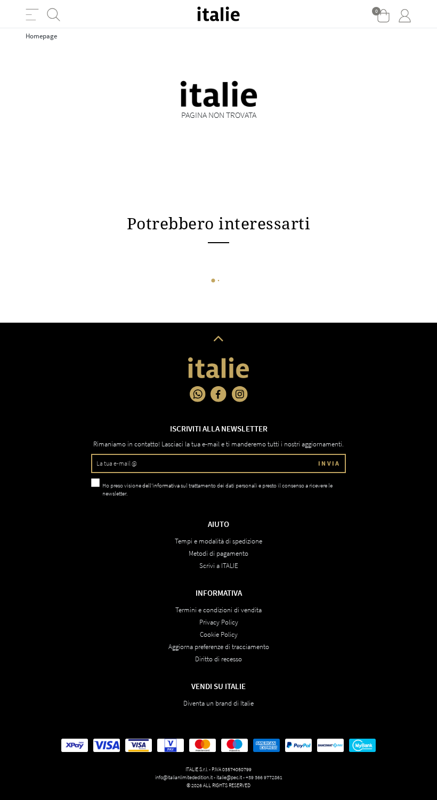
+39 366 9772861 (264, 777)
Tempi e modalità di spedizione (218, 541)
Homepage (41, 36)
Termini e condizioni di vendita (218, 609)
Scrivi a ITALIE (218, 565)
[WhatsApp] (198, 394)
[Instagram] (240, 394)
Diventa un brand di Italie (218, 703)
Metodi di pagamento (218, 553)
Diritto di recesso (218, 658)
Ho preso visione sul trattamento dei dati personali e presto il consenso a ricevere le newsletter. (217, 489)
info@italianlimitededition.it (184, 777)
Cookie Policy (219, 634)
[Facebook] (218, 394)
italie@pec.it (229, 777)
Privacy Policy (218, 622)
